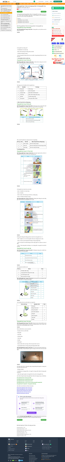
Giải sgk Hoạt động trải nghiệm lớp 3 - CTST (24, 434)
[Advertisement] (31, 40)
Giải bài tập (12, 439)
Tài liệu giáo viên (13, 444)
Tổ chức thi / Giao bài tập (46, 448)
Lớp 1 (11, 3)
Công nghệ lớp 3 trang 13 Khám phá (23, 21)
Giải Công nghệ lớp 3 (4, 8)
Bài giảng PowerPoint (11, 448)
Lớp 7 (31, 3)
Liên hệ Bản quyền (32, 461)
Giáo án (9, 447)
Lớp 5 (24, 3)
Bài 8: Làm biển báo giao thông (5, 27)
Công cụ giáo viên (58, 1)
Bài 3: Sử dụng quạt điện (4, 14)
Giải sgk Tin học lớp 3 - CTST (21, 435)
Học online (41, 1)
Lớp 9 (38, 3)
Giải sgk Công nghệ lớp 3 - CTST (22, 432)
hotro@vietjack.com (48, 459)
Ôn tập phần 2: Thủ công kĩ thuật (6, 30)
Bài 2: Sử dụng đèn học (4, 12)
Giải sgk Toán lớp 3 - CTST (21, 427)
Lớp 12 (49, 3)
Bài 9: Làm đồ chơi (4, 28)
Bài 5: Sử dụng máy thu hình (5, 17)
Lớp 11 (45, 3)
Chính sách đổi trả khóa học (33, 458)
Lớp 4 (21, 3)
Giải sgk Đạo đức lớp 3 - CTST (21, 431)
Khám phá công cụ (32, 412)
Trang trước (20, 11)
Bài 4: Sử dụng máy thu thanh (5, 15)
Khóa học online (29, 444)
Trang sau (43, 11)
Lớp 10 (41, 3)
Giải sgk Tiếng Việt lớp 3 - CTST (22, 428)
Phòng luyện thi (29, 446)
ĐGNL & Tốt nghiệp (11, 450)
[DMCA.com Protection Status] (15, 460)
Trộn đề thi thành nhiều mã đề (46, 447)
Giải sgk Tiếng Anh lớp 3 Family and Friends (24, 430)
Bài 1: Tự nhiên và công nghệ (5, 11)
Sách (51, 1)
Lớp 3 (18, 3)
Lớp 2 (14, 3)
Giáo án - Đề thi (55, 3)
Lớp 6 (28, 3)
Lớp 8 (35, 3)
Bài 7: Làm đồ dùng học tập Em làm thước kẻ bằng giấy (5, 25)
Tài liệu (47, 1)
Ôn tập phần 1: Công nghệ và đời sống (6, 21)
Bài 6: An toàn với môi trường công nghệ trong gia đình (5, 19)
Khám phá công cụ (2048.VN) (58, 35)
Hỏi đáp (28, 448)
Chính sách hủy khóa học (33, 459)
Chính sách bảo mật (32, 455)
